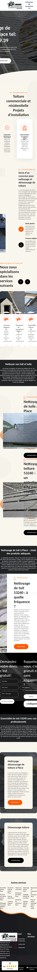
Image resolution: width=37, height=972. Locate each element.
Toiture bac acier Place (18, 888)
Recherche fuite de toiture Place (11, 890)
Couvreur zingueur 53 (6, 327)
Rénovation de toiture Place (18, 894)
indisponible (21, 939)
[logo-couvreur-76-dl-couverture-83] (8, 941)
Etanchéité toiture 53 (31, 327)
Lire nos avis (10, 968)
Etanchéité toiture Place (3, 889)
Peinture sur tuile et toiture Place (3, 897)
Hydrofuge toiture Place (26, 889)
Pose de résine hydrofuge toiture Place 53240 (33, 904)
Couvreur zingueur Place (10, 903)
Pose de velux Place (11, 897)
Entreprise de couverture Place (18, 902)
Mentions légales (21, 968)
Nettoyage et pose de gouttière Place (3, 906)
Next (27, 281)
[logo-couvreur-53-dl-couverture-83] (14, 9)
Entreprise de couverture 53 (18, 327)
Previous (20, 281)
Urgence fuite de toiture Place (25, 904)
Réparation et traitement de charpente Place (34, 892)
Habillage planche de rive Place (26, 896)
